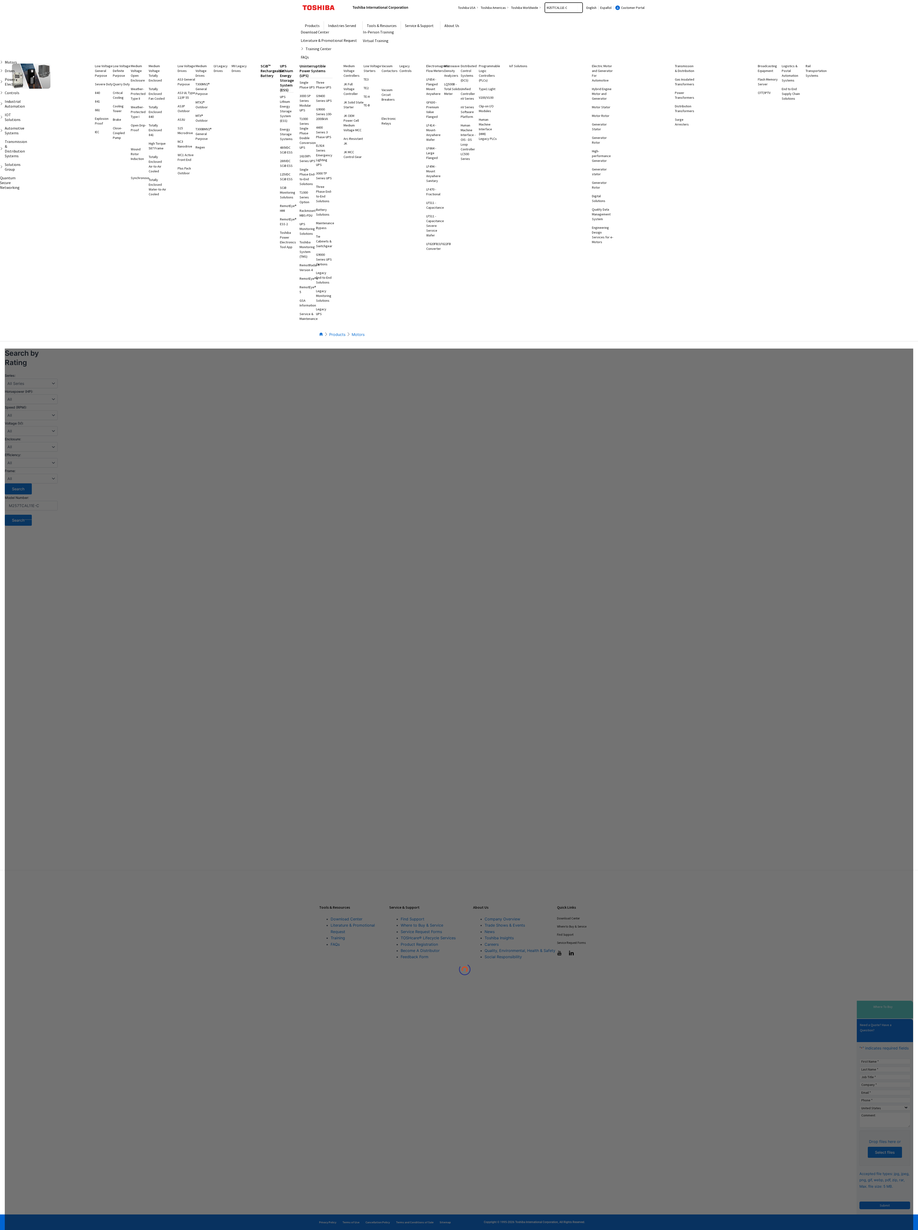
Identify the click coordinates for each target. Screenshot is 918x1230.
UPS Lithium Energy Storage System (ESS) (287, 78)
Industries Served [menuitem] (342, 25)
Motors (358, 334)
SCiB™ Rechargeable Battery (272, 71)
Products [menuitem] (312, 25)
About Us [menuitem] (451, 25)
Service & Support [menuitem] (419, 25)
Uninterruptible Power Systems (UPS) (313, 71)
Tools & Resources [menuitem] (382, 25)
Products (337, 334)
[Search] (580, 7)
